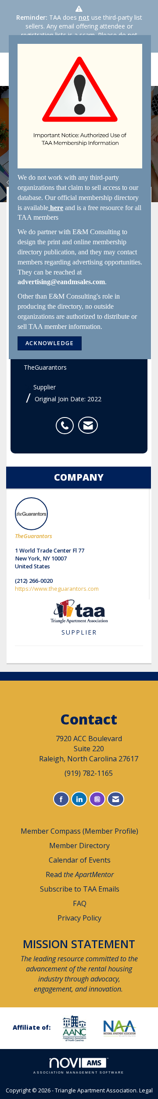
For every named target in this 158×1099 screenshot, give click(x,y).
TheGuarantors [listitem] (33, 536)
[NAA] (123, 1028)
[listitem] (67, 421)
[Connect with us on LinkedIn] (79, 799)
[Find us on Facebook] (61, 799)
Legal (146, 1090)
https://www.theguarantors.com (57, 588)
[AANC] (78, 1028)
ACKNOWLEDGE (49, 343)
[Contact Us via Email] (115, 799)
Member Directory (79, 845)
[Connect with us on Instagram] (97, 799)
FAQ (79, 903)
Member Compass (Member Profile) (79, 831)
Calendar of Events (80, 860)
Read (80, 874)
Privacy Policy (79, 918)
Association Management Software (78, 1072)
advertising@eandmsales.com (61, 281)
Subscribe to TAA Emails (79, 889)
